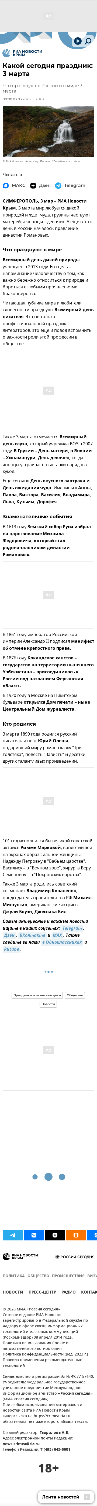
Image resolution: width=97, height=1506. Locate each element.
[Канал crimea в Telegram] (13, 1235)
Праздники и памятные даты (37, 995)
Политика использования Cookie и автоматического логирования (35, 1346)
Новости (48, 1004)
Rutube (11, 949)
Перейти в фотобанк (67, 161)
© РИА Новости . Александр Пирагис (27, 161)
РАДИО (68, 1293)
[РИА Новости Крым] (22, 53)
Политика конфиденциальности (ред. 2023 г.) (45, 1354)
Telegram (71, 928)
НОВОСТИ (13, 1293)
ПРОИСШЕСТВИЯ (68, 1276)
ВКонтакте (32, 935)
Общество (75, 995)
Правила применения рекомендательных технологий (42, 1363)
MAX (57, 935)
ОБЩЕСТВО (38, 1276)
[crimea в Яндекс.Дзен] (55, 1235)
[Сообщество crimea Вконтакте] (34, 1235)
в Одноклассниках (62, 942)
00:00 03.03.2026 (16, 99)
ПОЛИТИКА (14, 1276)
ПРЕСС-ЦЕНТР (42, 1293)
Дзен (9, 935)
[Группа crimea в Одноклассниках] (76, 1235)
